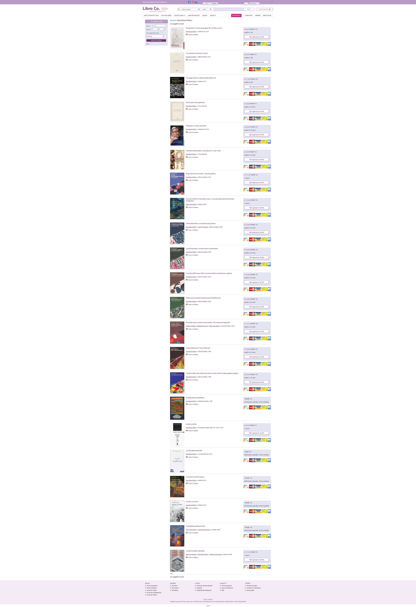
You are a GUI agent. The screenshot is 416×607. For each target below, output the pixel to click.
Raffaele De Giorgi (202, 326)
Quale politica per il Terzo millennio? (198, 348)
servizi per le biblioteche (154, 592)
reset (147, 44)
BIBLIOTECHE (267, 15)
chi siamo (174, 585)
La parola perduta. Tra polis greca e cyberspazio (202, 248)
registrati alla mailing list (204, 590)
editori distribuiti (152, 588)
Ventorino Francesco (215, 554)
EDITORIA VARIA (166, 15)
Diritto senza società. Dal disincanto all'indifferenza (203, 298)
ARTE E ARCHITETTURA (151, 15)
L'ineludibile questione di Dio (195, 526)
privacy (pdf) (250, 590)
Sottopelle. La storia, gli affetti (196, 126)
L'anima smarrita (191, 424)
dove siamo (175, 588)
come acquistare (227, 585)
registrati (214, 3)
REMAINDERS (236, 15)
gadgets (213, 15)
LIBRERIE (257, 15)
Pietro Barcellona (191, 204)
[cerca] (249, 9)
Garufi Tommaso (203, 227)
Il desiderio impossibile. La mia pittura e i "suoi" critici (203, 151)
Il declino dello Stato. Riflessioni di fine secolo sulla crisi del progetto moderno (212, 373)
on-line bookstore (152, 585)
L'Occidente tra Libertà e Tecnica (197, 53)
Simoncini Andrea (191, 554)
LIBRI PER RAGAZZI (194, 15)
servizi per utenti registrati (204, 585)
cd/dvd (204, 15)
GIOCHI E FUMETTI (179, 15)
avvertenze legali (252, 585)
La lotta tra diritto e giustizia (195, 551)
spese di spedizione (227, 588)
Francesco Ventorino (204, 529)
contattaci (175, 590)
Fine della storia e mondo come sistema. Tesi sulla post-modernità (208, 322)
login (207, 3)
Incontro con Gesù (192, 501)
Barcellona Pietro (184, 20)
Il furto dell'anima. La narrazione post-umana (200, 223)
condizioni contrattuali (253, 588)
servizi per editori (152, 595)
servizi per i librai (152, 590)
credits (208, 605)
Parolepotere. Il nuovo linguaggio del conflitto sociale (204, 28)
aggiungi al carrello (258, 37)
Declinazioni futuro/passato (195, 102)
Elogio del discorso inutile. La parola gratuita (200, 174)
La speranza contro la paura (195, 477)
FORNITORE (248, 15)
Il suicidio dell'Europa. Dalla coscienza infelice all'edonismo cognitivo (209, 273)
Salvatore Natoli (191, 326)
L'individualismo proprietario (195, 398)
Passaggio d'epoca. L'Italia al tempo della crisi (201, 78)
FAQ (223, 590)
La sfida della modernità (194, 450)
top (171, 573)
